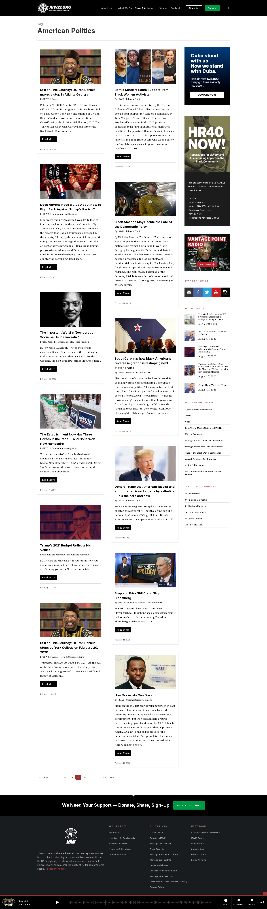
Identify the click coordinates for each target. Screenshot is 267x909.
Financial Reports (117, 854)
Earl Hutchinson (126, 602)
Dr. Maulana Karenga (195, 506)
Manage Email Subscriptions (164, 854)
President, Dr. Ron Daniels (121, 838)
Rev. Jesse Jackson (193, 518)
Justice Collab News (194, 465)
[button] (57, 902)
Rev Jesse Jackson (79, 341)
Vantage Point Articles (161, 876)
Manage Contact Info (160, 859)
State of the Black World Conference (202, 452)
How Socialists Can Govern (135, 695)
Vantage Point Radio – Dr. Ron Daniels (203, 446)
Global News (197, 843)
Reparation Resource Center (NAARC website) (202, 473)
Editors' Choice (134, 99)
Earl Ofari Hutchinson (195, 512)
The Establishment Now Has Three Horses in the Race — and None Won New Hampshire (67, 439)
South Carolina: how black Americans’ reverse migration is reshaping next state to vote (143, 363)
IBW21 (46, 99)
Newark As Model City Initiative (200, 459)
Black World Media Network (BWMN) (203, 428)
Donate (193, 198)
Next (112, 777)
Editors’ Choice (198, 854)
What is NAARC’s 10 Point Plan (204, 206)
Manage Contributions (161, 843)
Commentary (197, 849)
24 (72, 777)
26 (85, 777)
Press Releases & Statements (199, 409)
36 (104, 777)
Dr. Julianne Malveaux (54, 554)
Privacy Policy (157, 887)
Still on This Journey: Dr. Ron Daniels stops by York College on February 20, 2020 (69, 647)
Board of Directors (117, 843)
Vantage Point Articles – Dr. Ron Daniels (204, 440)
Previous (43, 777)
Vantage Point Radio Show (163, 870)
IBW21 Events (197, 838)
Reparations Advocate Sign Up (204, 217)
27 (92, 777)
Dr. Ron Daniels (192, 493)
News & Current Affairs (138, 372)
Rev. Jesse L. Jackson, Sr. (55, 341)
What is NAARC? (197, 202)
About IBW (113, 832)
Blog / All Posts (198, 859)
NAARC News (196, 213)
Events (55, 99)
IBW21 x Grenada (193, 434)
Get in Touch (156, 832)
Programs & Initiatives (119, 849)
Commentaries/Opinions (65, 214)
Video (187, 421)
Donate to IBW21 (158, 838)
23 (65, 777)
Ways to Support (189, 805)
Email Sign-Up (157, 849)
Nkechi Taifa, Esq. (193, 524)
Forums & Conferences (200, 210)
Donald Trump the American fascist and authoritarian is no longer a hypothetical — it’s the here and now (145, 491)
